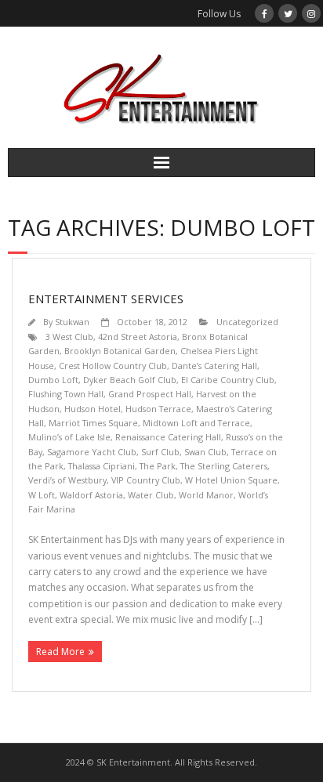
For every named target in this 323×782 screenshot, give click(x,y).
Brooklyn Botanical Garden (120, 351)
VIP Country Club (145, 480)
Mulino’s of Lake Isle (69, 437)
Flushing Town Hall (65, 394)
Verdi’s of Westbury (67, 480)
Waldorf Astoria (91, 495)
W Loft (41, 495)
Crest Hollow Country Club (113, 365)
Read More (60, 651)
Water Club (151, 495)
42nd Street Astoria (137, 336)
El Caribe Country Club (227, 380)
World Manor (206, 495)
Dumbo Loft (53, 380)
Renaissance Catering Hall (168, 437)
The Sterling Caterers (223, 466)
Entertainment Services (105, 298)
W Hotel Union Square (231, 480)
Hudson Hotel (92, 409)
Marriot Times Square (93, 423)
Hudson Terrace (158, 409)
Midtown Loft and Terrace (196, 423)
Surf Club (160, 452)
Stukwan (72, 322)
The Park (158, 466)
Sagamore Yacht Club (91, 452)
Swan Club (205, 452)
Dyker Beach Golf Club (129, 380)
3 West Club (69, 336)
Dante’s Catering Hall (214, 365)
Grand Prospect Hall (149, 394)
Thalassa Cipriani (101, 466)
